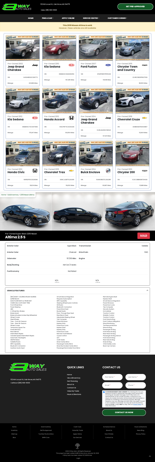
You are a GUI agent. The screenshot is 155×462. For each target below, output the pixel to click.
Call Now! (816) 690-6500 (20, 383)
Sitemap (14, 434)
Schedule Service (109, 427)
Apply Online (68, 18)
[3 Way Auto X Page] (16, 390)
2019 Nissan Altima (27, 195)
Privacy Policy (137, 404)
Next (145, 211)
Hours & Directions (74, 394)
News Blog (140, 430)
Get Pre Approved (46, 430)
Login (78, 458)
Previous (10, 211)
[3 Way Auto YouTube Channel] (21, 390)
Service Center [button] (90, 18)
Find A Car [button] (47, 18)
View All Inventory (73, 378)
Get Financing (72, 381)
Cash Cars (77, 427)
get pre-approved (135, 6)
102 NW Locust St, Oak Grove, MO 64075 (25, 379)
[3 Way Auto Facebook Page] (11, 390)
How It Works (109, 434)
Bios (14, 437)
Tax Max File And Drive (45, 434)
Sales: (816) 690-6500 (48, 10)
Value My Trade (73, 391)
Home (30, 18)
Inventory (14, 430)
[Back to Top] (150, 456)
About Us (70, 384)
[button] (77, 320)
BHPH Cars (45, 437)
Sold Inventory (13, 195)
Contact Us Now (124, 412)
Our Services (77, 437)
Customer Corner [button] (117, 18)
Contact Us (71, 387)
